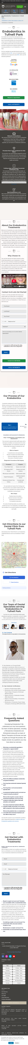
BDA (18, 54)
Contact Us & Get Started (14, 360)
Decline (17, 1042)
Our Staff (4, 995)
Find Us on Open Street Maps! (14, 952)
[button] (6, 11)
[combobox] (4, 321)
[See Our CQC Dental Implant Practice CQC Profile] (13, 73)
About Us (4, 993)
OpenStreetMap (18, 567)
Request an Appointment (14, 97)
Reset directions (15, 582)
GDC (11, 53)
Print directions (14, 577)
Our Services (5, 991)
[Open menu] (25, 6)
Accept (11, 1042)
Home (3, 18)
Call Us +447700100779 (13, 104)
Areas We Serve (5, 997)
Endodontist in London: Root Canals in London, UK (12, 20)
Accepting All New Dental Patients (20, 7)
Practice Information (6, 999)
